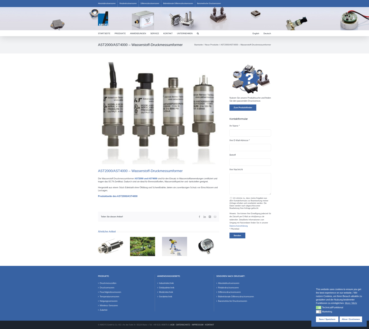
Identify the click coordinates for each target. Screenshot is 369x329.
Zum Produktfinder (243, 107)
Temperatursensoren (109, 296)
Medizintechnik (166, 292)
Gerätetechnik (165, 296)
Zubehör (104, 310)
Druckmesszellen (108, 283)
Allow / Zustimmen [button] (351, 319)
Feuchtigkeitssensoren (110, 292)
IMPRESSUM (197, 325)
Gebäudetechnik (166, 287)
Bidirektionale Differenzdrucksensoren (236, 296)
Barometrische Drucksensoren (232, 301)
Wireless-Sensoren (109, 305)
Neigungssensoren (108, 301)
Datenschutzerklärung (238, 226)
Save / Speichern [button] (327, 319)
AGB (172, 325)
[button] (198, 33)
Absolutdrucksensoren (228, 283)
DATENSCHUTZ (183, 325)
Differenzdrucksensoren (229, 292)
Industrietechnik (166, 283)
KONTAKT (209, 325)
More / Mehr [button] (351, 303)
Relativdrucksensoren (228, 287)
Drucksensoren (107, 287)
